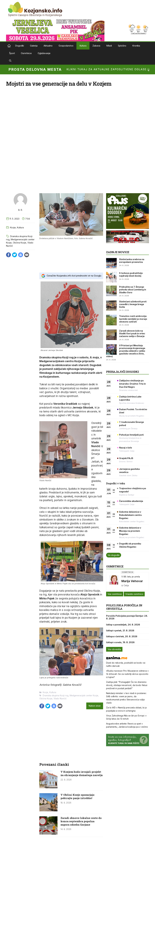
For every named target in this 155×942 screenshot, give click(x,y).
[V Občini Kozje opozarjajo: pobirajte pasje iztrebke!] (48, 810)
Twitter (14, 254)
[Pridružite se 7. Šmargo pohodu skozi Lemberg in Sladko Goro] (111, 291)
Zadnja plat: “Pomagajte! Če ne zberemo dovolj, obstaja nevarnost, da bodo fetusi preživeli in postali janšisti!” (126, 685)
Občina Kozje (19, 242)
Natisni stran (95, 706)
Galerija (34, 45)
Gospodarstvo (66, 45)
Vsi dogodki (114, 555)
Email (26, 254)
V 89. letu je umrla (130, 576)
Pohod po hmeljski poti (131, 434)
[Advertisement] (71, 255)
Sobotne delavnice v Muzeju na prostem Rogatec (130, 530)
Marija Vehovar (132, 581)
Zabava (96, 45)
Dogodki (19, 45)
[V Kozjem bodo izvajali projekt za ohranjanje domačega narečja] (48, 787)
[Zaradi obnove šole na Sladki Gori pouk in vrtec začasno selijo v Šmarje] (111, 334)
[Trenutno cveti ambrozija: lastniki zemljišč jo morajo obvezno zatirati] (111, 320)
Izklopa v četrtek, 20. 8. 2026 (121, 636)
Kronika (136, 45)
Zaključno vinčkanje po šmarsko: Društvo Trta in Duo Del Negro (132, 383)
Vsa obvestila (114, 649)
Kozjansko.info (9, 46)
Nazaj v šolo (125, 447)
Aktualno (48, 45)
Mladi (109, 45)
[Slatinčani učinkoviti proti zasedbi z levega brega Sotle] (111, 305)
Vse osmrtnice (115, 594)
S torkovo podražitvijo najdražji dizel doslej (131, 274)
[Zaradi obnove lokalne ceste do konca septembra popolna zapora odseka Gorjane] (48, 833)
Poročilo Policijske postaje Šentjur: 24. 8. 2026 (127, 617)
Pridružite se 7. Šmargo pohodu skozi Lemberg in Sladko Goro (132, 290)
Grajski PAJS (126, 458)
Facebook (8, 254)
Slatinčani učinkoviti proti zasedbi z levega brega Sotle (133, 304)
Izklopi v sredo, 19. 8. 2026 (120, 642)
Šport (12, 53)
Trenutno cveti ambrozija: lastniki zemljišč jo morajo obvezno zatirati (133, 319)
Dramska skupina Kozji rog (55, 695)
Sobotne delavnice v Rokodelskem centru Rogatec (130, 515)
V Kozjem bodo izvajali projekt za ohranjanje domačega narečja (82, 773)
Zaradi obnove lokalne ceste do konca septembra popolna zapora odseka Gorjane (81, 821)
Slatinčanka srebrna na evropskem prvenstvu (131, 260)
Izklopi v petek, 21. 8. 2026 (120, 630)
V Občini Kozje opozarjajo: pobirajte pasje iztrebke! (78, 796)
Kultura (82, 45)
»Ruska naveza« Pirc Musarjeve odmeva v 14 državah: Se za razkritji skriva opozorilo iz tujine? (127, 673)
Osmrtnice (26, 53)
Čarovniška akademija (131, 501)
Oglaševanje (44, 53)
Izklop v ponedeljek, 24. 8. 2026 (123, 624)
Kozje (13, 227)
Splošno (122, 45)
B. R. (20, 210)
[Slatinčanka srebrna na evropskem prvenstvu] (111, 263)
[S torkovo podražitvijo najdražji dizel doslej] (111, 277)
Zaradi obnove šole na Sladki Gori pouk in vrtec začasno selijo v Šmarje (132, 333)
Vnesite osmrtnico (134, 594)
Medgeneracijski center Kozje (84, 695)
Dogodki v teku (115, 483)
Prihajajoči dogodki (122, 371)
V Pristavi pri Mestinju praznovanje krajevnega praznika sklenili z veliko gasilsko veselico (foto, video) (125, 351)
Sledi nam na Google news (20, 254)
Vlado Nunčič (60, 698)
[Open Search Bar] (10, 61)
